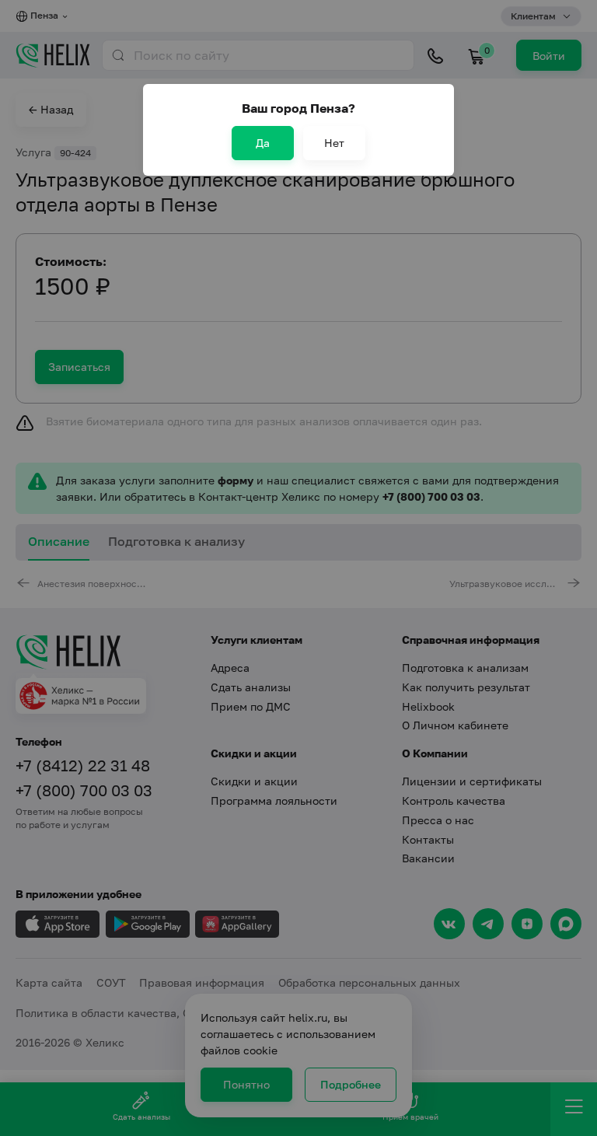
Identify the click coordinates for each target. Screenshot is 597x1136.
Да (263, 142)
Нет (334, 142)
